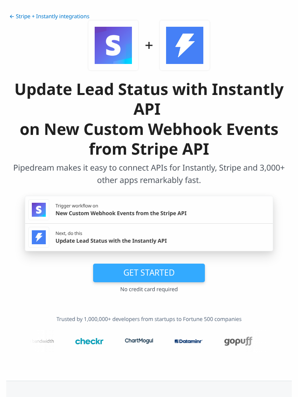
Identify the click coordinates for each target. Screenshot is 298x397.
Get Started (149, 272)
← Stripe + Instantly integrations (49, 16)
